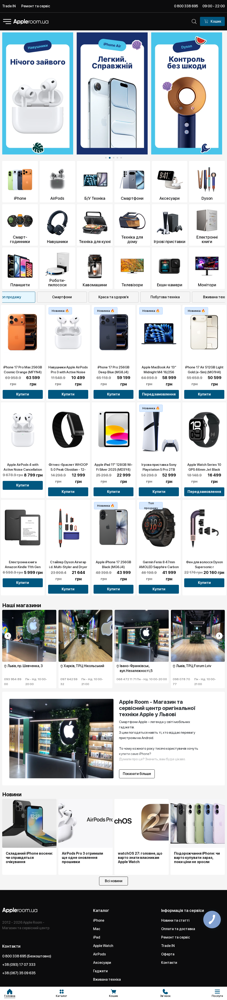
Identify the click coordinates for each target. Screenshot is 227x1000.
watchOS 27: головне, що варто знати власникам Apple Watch (140, 857)
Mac (96, 929)
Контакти (169, 962)
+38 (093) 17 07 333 (18, 964)
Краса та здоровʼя (113, 297)
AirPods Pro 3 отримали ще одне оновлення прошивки (82, 857)
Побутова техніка (165, 297)
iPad (96, 937)
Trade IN (9, 6)
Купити (22, 394)
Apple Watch (103, 946)
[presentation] (7, 635)
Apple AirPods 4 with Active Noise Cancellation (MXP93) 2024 (23, 469)
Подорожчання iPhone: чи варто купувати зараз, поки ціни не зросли (197, 857)
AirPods (99, 954)
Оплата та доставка (178, 929)
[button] (106, 157)
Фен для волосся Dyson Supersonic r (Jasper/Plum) (204, 567)
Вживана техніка (107, 979)
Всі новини (113, 881)
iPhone (98, 920)
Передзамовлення (159, 394)
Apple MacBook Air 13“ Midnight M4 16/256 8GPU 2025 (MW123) (159, 372)
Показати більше (137, 774)
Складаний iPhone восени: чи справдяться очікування (29, 857)
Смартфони (62, 297)
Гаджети (100, 971)
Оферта (167, 954)
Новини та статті (175, 920)
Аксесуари (102, 962)
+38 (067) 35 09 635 (18, 973)
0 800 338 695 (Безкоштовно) (26, 956)
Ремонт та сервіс (35, 6)
